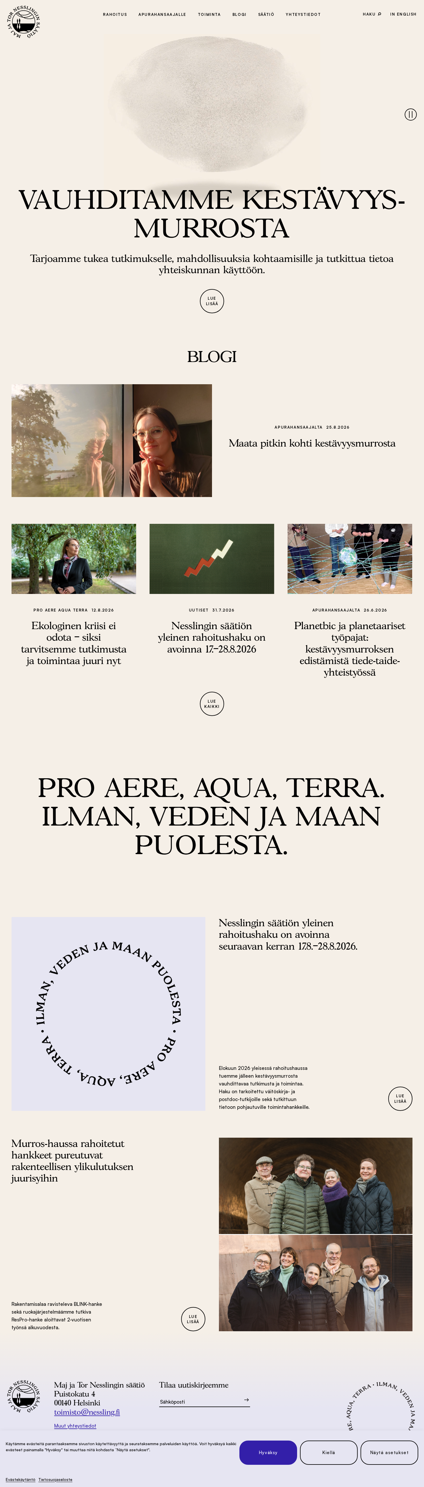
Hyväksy (268, 1452)
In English (403, 14)
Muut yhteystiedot (75, 1426)
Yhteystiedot (303, 14)
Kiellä (328, 1452)
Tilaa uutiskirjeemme (193, 1384)
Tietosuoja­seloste (55, 1479)
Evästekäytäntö (20, 1479)
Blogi (239, 14)
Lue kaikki (212, 704)
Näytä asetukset (389, 1452)
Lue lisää (212, 301)
